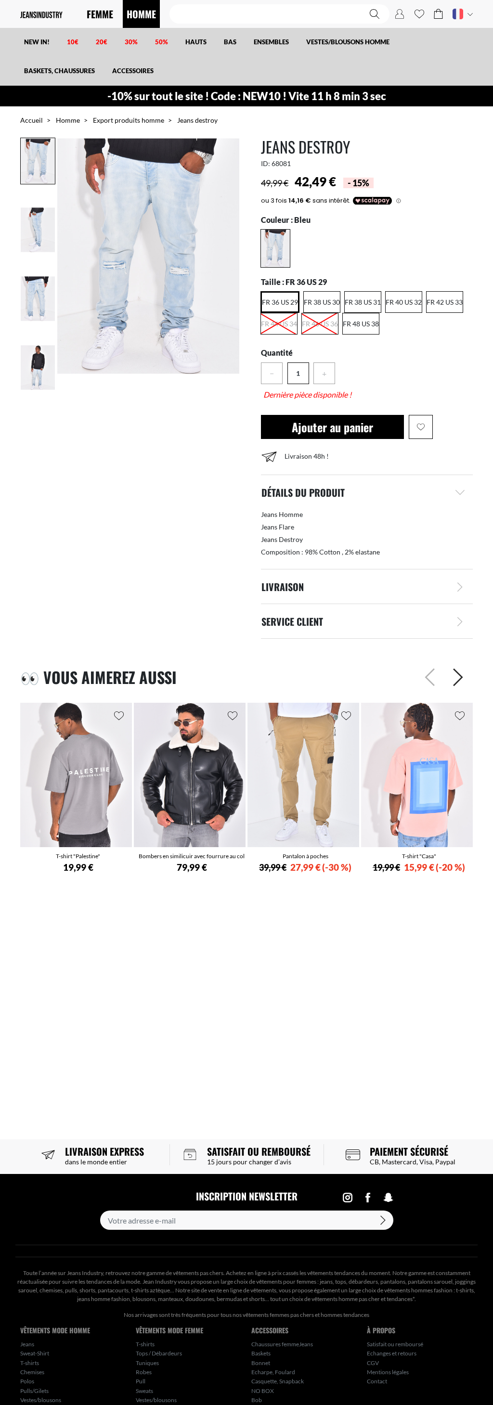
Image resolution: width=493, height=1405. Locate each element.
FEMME (100, 14)
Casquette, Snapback (277, 1381)
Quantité (277, 352)
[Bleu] (275, 248)
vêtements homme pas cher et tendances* (363, 1298)
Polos (27, 1381)
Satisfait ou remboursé (395, 1344)
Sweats (144, 1390)
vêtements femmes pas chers (278, 1314)
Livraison (282, 587)
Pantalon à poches (305, 856)
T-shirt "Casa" (419, 856)
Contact (377, 1381)
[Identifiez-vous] (399, 14)
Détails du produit (303, 492)
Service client (292, 621)
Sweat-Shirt (34, 1353)
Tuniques (147, 1362)
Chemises (32, 1372)
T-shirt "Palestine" (78, 856)
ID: (265, 163)
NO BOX (262, 1390)
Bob (256, 1400)
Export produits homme (128, 120)
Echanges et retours (391, 1353)
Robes (144, 1372)
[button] (438, 14)
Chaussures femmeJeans (282, 1344)
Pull (140, 1381)
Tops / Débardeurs (159, 1353)
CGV (373, 1362)
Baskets (261, 1353)
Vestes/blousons (40, 1400)
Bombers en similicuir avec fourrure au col (192, 856)
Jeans (27, 1344)
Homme (68, 120)
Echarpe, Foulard (273, 1372)
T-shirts (29, 1362)
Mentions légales (388, 1372)
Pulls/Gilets (34, 1390)
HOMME (141, 14)
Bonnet (260, 1362)
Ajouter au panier (332, 427)
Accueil (31, 120)
